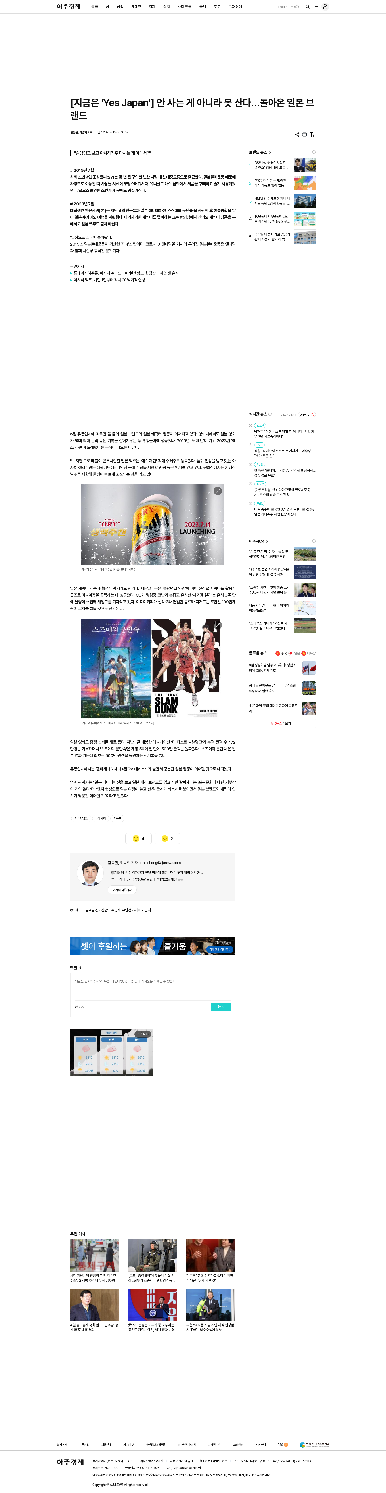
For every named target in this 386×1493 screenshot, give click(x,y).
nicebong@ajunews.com (162, 863)
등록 (221, 1007)
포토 (217, 6)
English (282, 6)
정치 (166, 6)
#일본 (117, 818)
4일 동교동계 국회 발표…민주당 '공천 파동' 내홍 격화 (94, 1327)
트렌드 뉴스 (258, 152)
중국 (94, 6)
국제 (202, 6)
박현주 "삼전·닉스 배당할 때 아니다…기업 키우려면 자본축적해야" (284, 434)
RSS (280, 1445)
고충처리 (238, 1445)
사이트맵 (261, 1445)
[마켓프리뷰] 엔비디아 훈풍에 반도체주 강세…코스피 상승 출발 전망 (282, 492)
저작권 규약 (214, 1445)
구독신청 (84, 1445)
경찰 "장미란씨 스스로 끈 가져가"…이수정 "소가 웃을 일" (282, 453)
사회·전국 (185, 6)
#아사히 (101, 818)
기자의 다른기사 (122, 890)
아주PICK (256, 541)
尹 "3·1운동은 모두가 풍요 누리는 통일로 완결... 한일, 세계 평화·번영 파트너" (151, 1327)
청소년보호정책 (187, 1445)
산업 (120, 6)
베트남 (311, 653)
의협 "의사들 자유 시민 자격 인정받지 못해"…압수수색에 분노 (210, 1327)
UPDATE (305, 414)
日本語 (295, 6)
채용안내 (106, 1445)
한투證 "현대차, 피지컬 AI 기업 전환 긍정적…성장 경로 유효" (285, 472)
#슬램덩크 (81, 818)
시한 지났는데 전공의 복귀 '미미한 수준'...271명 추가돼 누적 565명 (93, 1278)
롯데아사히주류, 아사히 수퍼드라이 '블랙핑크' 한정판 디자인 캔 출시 (126, 273)
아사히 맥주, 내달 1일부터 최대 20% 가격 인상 (109, 280)
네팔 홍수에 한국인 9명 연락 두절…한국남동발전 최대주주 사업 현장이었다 (284, 511)
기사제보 (128, 1445)
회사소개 (62, 1445)
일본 (297, 653)
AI (107, 6)
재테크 (136, 6)
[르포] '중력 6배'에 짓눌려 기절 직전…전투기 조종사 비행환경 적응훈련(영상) (151, 1278)
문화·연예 (235, 6)
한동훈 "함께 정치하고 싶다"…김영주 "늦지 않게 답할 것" (209, 1278)
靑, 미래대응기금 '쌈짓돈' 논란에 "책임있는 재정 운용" (148, 879)
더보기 (270, 724)
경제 (152, 6)
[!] (314, 152)
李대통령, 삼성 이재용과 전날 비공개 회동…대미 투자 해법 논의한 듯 (157, 873)
